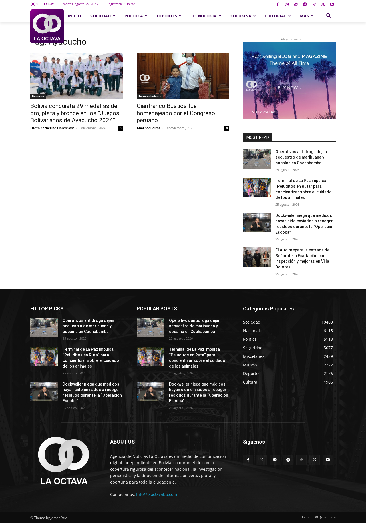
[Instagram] (287, 5)
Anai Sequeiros (148, 128)
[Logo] (47, 26)
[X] (323, 5)
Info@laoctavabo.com (156, 494)
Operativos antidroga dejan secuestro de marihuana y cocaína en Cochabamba (301, 157)
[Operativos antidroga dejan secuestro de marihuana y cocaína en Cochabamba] (257, 159)
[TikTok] (314, 5)
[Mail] (296, 5)
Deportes (38, 96)
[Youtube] (332, 5)
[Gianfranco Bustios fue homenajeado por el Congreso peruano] (183, 76)
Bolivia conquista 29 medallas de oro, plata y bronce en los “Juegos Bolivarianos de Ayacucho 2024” (74, 113)
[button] (329, 16)
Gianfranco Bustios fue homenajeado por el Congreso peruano (176, 113)
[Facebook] (278, 5)
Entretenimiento (149, 96)
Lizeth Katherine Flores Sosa (52, 128)
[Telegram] (305, 5)
